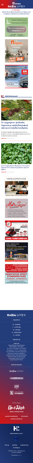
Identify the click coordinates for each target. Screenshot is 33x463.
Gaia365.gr (14, 445)
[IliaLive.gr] (16, 371)
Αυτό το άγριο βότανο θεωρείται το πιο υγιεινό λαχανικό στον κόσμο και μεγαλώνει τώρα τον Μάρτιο (15, 167)
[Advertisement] (16, 295)
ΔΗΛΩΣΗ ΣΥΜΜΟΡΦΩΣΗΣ (11, 416)
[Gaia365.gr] (16, 386)
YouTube (17, 329)
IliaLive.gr (7, 445)
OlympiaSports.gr (24, 445)
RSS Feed (17, 335)
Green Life (3, 138)
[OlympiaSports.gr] (16, 378)
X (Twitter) (17, 327)
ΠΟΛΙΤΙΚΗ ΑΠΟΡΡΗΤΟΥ (16, 419)
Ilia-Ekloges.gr (16, 447)
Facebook (17, 324)
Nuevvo (19, 455)
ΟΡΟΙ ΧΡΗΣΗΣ (24, 416)
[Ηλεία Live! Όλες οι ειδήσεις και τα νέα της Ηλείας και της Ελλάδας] (16, 4)
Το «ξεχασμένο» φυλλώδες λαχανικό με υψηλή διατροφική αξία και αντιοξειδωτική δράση (14, 125)
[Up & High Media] (16, 409)
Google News (17, 332)
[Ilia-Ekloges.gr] (16, 393)
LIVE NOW (16, 10)
